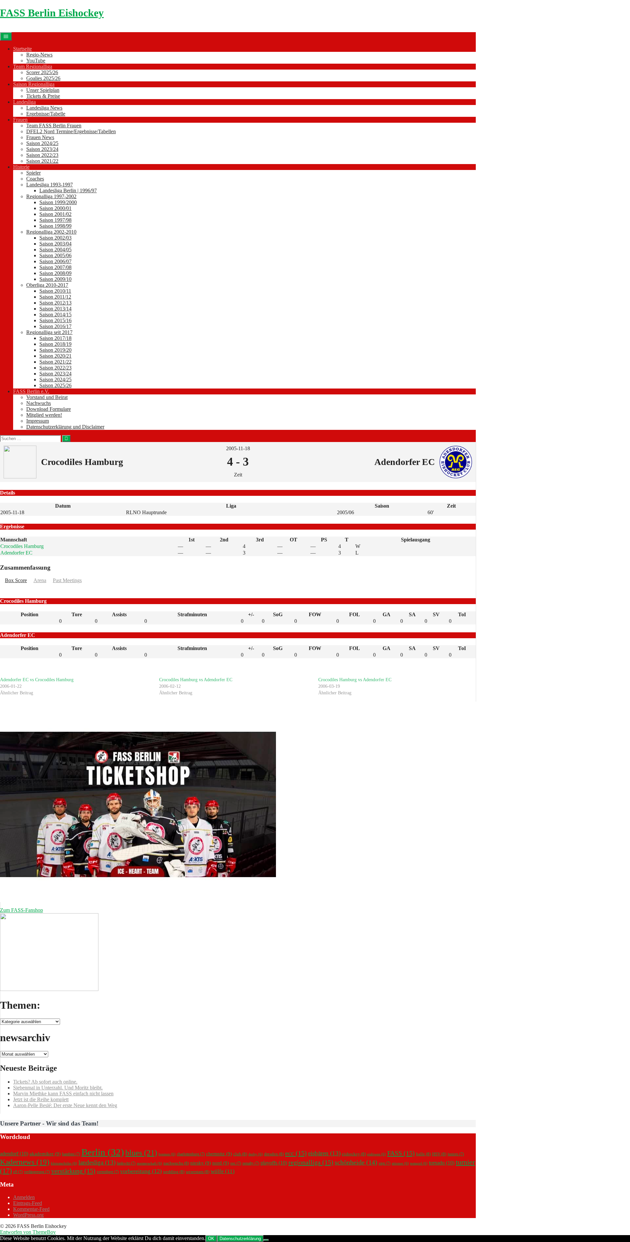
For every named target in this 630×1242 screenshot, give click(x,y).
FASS (401, 1153)
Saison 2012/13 (55, 302)
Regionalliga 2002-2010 (51, 232)
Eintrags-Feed (27, 1203)
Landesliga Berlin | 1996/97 (68, 190)
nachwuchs (176, 1163)
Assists (119, 614)
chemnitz (219, 1153)
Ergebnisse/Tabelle (45, 113)
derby (255, 1154)
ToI (462, 614)
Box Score (16, 580)
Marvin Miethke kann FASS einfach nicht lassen (63, 1093)
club (240, 1153)
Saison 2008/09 (55, 273)
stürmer (400, 1163)
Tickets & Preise (43, 96)
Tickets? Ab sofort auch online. (45, 1081)
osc (235, 1163)
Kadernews (25, 1162)
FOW (315, 614)
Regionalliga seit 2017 (49, 332)
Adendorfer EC (16, 553)
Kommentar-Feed (31, 1209)
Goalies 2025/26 (43, 78)
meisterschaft (149, 1163)
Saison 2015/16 (55, 320)
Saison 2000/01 (55, 208)
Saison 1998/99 (55, 226)
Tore (77, 614)
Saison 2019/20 (55, 350)
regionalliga (310, 1162)
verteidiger (108, 1171)
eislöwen (376, 1154)
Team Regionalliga (32, 66)
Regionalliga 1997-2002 (51, 196)
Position (29, 614)
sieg (384, 1163)
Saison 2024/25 (42, 143)
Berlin (102, 1152)
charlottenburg (191, 1154)
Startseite (22, 49)
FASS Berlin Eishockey (52, 13)
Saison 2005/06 (55, 255)
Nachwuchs (38, 403)
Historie (21, 167)
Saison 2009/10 (55, 279)
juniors (456, 1154)
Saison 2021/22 (42, 161)
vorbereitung (141, 1171)
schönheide (356, 1162)
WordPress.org (28, 1215)
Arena (39, 580)
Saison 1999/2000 (58, 202)
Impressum (37, 421)
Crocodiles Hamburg (22, 546)
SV (436, 614)
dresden (274, 1153)
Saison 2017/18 (55, 338)
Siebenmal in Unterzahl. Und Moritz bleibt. (58, 1087)
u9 (18, 1171)
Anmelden (24, 1197)
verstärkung (73, 1170)
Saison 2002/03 (55, 238)
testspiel (419, 1163)
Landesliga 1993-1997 (49, 184)
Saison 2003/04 (55, 243)
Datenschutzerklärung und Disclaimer (65, 427)
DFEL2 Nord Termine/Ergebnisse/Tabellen (71, 131)
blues (141, 1152)
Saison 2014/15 (55, 314)
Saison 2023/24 (42, 149)
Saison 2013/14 (55, 308)
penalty (250, 1163)
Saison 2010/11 (55, 291)
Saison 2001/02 (55, 214)
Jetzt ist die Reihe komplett (41, 1099)
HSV (439, 1153)
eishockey (354, 1153)
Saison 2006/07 (55, 261)
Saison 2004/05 (55, 249)
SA (412, 614)
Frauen (20, 119)
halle (423, 1153)
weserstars (197, 1171)
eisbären (324, 1153)
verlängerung (37, 1171)
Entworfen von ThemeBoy (28, 1232)
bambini (71, 1154)
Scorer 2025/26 (42, 72)
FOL (354, 614)
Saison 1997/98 (55, 220)
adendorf (14, 1153)
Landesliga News (44, 108)
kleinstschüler (64, 1163)
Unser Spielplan (42, 90)
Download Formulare (48, 409)
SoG (278, 614)
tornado (441, 1163)
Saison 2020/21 (55, 356)
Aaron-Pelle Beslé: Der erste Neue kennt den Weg (65, 1105)
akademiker (45, 1153)
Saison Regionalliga (33, 84)
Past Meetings (67, 580)
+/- (251, 614)
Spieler (33, 173)
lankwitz (126, 1163)
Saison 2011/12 (55, 297)
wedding (173, 1171)
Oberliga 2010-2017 (47, 285)
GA (386, 614)
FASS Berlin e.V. (31, 391)
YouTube (35, 60)
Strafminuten (192, 614)
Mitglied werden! (44, 415)
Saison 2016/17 (55, 326)
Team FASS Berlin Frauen (53, 125)
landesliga (97, 1162)
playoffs (274, 1163)
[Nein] (266, 1240)
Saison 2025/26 (55, 385)
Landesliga (24, 102)
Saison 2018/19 (55, 344)
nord (220, 1163)
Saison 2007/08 (55, 267)
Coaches (35, 178)
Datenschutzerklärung (240, 1238)
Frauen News (40, 137)
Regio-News (39, 54)
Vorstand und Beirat (47, 397)
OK (211, 1238)
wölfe (223, 1171)
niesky (200, 1163)
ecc (296, 1153)
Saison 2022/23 (42, 155)
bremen (167, 1154)
